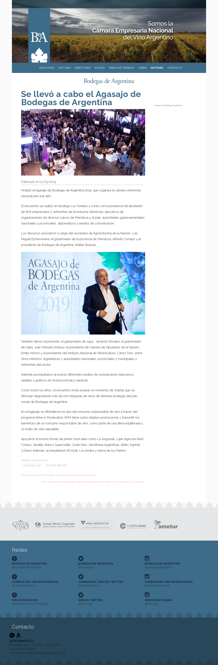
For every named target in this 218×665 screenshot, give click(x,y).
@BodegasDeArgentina (29, 565)
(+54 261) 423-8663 (22, 649)
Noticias (41, 460)
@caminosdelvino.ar (35, 583)
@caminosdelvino (100, 583)
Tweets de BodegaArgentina (168, 105)
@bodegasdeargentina (162, 565)
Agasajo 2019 (32, 465)
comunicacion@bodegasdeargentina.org (37, 653)
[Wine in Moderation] (97, 524)
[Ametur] (165, 524)
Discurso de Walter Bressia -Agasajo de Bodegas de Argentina (59, 475)
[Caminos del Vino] (20, 524)
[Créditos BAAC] (133, 524)
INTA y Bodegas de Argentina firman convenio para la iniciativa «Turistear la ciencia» (93, 482)
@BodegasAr (95, 565)
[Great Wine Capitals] (55, 524)
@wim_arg (158, 602)
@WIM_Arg (90, 602)
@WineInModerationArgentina (30, 602)
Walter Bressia (56, 465)
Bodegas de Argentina (39, 31)
